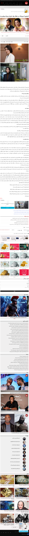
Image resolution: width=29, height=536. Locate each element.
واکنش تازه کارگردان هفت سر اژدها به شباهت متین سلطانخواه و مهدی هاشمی (19, 219)
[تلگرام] (10, 532)
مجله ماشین (7, 4)
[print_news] (6, 36)
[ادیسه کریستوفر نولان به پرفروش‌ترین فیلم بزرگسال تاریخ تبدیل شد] (17, 238)
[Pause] (15, 208)
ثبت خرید (7, 207)
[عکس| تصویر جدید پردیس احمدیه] (24, 452)
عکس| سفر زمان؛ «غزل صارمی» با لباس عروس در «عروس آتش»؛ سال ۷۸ (19, 327)
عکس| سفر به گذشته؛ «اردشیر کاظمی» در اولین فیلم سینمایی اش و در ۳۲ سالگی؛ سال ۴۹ (18, 368)
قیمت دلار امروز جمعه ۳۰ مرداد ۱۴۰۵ (24, 356)
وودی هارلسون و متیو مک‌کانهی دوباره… (15, 468)
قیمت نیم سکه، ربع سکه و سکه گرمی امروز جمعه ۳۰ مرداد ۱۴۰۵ (21, 360)
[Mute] (16, 208)
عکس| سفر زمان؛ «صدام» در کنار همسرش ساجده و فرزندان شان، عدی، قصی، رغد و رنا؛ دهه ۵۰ (17, 335)
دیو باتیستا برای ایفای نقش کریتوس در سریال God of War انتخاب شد (20, 432)
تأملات (17, 3)
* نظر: (28, 286)
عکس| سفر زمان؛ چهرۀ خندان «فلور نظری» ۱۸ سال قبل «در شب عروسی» (20, 330)
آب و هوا (5, 0)
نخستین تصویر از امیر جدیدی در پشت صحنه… (15, 461)
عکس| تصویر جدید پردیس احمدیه (16, 451)
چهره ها (27, 435)
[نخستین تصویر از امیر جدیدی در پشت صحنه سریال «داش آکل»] (14, 403)
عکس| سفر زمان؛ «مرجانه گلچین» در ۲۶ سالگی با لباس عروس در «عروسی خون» (19, 324)
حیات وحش (11, 4)
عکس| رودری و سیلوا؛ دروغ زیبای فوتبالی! (15, 458)
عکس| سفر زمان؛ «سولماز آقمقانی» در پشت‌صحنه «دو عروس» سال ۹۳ (20, 342)
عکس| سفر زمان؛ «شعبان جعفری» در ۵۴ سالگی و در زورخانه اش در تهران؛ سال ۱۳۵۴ (18, 365)
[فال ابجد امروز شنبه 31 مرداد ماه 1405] (7, 505)
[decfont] (1, 36)
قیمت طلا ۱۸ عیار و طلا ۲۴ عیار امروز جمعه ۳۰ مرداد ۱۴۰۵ (21, 357)
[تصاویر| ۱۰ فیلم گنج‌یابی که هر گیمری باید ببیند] (26, 238)
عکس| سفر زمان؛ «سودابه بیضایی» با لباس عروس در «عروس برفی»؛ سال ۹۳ (19, 350)
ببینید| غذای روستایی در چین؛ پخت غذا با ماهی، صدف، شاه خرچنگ (20, 348)
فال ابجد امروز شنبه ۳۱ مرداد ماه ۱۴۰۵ (23, 345)
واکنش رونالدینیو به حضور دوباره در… (15, 455)
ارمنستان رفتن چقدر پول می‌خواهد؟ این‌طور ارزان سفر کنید (20, 210)
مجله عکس (10, 3)
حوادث (4, 4)
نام (28, 280)
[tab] (15, 318)
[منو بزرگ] (2, 3)
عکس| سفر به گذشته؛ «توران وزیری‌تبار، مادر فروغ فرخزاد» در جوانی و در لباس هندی (18, 326)
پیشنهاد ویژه (26, 294)
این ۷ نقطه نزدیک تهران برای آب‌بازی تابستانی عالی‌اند (21, 212)
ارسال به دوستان (20, 233)
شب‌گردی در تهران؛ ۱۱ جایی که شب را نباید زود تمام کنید (21, 213)
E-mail (28, 283)
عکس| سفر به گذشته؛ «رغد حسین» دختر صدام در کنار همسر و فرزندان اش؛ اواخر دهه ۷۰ (18, 323)
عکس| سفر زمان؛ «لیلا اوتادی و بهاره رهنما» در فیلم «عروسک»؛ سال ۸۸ (20, 339)
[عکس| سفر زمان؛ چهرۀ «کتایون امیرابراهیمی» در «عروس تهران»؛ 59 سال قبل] (22, 505)
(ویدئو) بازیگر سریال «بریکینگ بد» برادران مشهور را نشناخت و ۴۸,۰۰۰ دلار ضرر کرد (19, 224)
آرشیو (7, 0)
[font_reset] (2, 36)
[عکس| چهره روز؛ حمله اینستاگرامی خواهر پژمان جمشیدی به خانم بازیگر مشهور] (8, 238)
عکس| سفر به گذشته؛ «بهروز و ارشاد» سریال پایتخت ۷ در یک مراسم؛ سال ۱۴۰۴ (19, 341)
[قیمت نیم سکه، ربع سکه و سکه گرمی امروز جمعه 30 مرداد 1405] (7, 492)
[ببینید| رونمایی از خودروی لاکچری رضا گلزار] (24, 465)
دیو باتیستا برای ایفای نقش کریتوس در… (15, 448)
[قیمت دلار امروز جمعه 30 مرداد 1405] (22, 479)
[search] (3, 3)
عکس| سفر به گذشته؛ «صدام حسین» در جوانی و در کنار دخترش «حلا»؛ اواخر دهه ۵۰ (18, 344)
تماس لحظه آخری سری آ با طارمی (16, 438)
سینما (17, 4)
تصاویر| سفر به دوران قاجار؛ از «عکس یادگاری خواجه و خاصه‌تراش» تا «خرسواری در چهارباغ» (17, 366)
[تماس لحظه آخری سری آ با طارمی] (24, 438)
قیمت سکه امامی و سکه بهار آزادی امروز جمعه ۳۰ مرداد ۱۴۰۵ (21, 359)
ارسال (14, 291)
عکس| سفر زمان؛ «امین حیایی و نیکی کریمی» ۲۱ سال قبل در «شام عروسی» (19, 336)
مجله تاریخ (14, 3)
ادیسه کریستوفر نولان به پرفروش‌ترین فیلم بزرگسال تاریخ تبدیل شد (13, 239)
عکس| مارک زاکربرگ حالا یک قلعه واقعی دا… (15, 441)
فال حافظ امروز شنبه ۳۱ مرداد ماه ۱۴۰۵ (23, 347)
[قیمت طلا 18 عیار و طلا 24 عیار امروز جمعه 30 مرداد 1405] (7, 479)
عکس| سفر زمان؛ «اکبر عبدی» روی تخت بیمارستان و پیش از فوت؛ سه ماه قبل (19, 329)
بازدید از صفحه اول (26, 233)
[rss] (1, 532)
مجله (27, 372)
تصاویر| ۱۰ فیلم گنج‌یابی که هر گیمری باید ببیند (22, 238)
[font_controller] (3, 36)
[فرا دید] (26, 3)
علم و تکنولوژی (20, 4)
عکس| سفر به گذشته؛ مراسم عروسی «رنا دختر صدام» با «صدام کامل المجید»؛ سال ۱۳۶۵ (18, 338)
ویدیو (15, 4)
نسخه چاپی (15, 233)
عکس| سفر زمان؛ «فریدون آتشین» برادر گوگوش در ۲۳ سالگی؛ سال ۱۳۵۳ (19, 332)
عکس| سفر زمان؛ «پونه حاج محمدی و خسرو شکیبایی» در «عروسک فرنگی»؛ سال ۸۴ (18, 333)
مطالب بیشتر (14, 527)
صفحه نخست (20, 3)
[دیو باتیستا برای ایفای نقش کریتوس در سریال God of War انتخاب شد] (14, 423)
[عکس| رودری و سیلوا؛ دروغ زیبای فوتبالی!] (24, 459)
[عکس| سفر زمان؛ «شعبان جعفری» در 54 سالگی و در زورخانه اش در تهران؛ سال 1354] (22, 518)
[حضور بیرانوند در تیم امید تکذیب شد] (24, 445)
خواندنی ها (26, 236)
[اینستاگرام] (8, 532)
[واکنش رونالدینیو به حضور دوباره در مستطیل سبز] (24, 455)
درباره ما (11, 0)
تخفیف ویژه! (23, 531)
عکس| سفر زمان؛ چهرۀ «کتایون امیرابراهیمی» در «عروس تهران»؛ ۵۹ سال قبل (19, 362)
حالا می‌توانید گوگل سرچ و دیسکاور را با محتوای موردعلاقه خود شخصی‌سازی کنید (19, 351)
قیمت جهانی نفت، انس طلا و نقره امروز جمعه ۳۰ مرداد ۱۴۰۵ (21, 369)
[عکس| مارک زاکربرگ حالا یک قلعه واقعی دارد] (24, 442)
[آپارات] (5, 532)
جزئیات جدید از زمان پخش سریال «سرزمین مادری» (22, 221)
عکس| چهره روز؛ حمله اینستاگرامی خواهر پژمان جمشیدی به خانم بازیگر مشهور (4, 239)
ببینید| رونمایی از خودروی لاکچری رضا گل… (15, 465)
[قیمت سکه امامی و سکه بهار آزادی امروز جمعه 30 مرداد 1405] (22, 492)
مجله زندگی (6, 3)
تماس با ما (9, 0)
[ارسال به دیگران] (7, 36)
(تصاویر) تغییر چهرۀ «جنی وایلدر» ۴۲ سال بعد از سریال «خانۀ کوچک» (20, 218)
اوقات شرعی (2, 0)
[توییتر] (19, 230)
